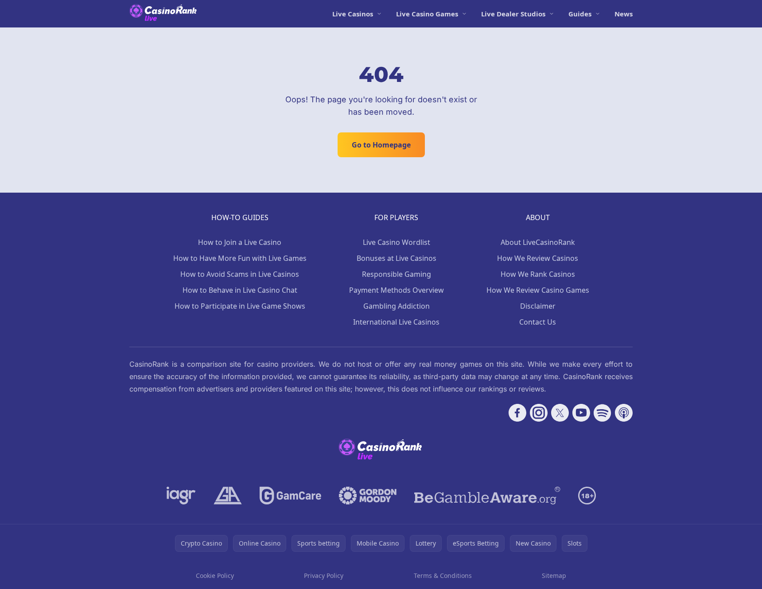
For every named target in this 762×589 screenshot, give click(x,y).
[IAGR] (181, 495)
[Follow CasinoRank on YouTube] (581, 413)
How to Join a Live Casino (239, 242)
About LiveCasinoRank (538, 242)
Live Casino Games (427, 13)
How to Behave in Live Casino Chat (240, 290)
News (623, 13)
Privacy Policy (323, 575)
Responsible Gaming (396, 274)
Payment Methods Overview (396, 290)
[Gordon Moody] (368, 495)
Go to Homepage (381, 145)
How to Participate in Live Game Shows (240, 306)
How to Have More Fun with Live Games (240, 258)
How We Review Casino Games (537, 290)
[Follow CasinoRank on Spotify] (602, 413)
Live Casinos (352, 13)
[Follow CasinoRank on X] (560, 413)
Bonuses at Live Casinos (396, 258)
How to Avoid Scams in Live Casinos (239, 274)
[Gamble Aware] (487, 495)
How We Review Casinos (537, 258)
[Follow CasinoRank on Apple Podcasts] (624, 413)
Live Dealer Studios (513, 13)
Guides (579, 13)
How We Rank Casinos (538, 274)
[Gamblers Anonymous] (228, 495)
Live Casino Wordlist (396, 242)
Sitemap (554, 575)
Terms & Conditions (443, 575)
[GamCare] (290, 495)
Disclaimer (538, 306)
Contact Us (537, 322)
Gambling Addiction (396, 306)
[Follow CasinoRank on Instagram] (539, 413)
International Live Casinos (396, 322)
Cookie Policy (215, 575)
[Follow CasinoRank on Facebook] (517, 413)
